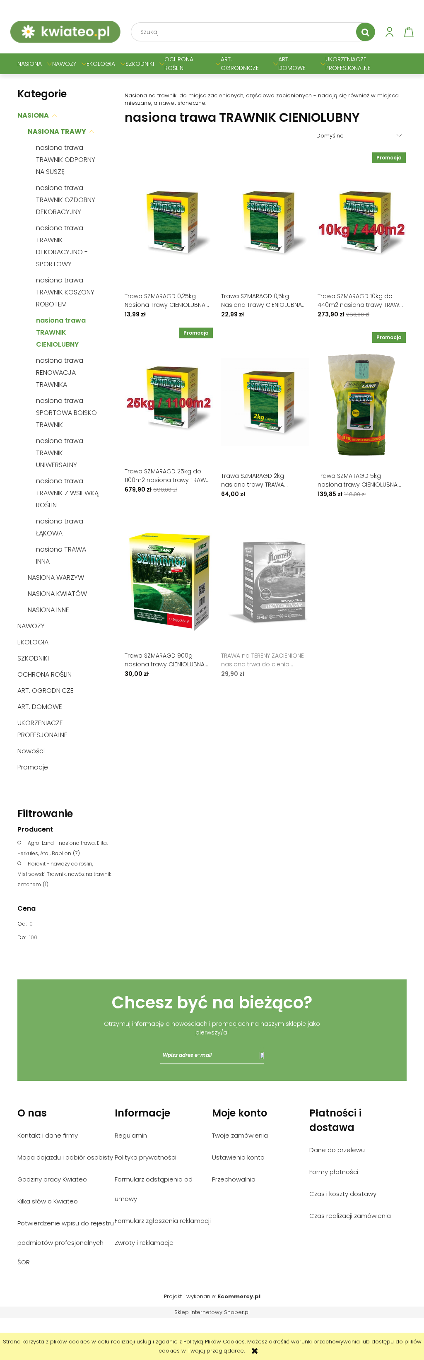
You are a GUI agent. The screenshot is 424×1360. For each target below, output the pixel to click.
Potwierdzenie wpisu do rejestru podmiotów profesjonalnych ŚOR (65, 1242)
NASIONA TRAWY (57, 131)
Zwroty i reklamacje (144, 1242)
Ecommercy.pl (239, 1296)
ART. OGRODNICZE (45, 690)
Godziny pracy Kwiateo (52, 1179)
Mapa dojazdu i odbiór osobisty (65, 1157)
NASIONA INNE (48, 610)
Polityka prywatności (145, 1157)
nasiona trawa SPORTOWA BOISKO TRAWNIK (66, 412)
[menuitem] (29, 64)
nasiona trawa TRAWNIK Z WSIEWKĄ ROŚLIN (67, 493)
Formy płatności (333, 1171)
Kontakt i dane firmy (47, 1135)
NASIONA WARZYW (56, 577)
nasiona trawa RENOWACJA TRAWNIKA (59, 372)
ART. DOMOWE (39, 706)
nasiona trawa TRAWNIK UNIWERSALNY (59, 453)
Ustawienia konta (238, 1157)
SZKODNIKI (33, 658)
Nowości (31, 751)
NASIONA (33, 115)
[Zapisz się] (262, 1055)
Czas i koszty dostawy (342, 1193)
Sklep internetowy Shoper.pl (212, 1312)
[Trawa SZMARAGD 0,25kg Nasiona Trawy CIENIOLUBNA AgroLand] (169, 222)
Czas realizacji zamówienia (350, 1215)
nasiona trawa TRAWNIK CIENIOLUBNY (61, 332)
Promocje (32, 767)
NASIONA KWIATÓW (57, 593)
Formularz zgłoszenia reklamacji (163, 1220)
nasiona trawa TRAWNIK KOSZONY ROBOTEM (65, 292)
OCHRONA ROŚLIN (44, 674)
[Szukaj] (365, 31)
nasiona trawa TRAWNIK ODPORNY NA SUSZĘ (65, 159)
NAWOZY (31, 626)
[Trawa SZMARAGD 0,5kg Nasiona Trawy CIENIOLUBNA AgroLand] (265, 222)
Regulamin (131, 1135)
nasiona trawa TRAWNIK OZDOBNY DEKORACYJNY (65, 200)
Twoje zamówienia (240, 1135)
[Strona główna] (65, 31)
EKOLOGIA (32, 642)
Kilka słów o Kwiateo (47, 1201)
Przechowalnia (233, 1179)
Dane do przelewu (337, 1149)
